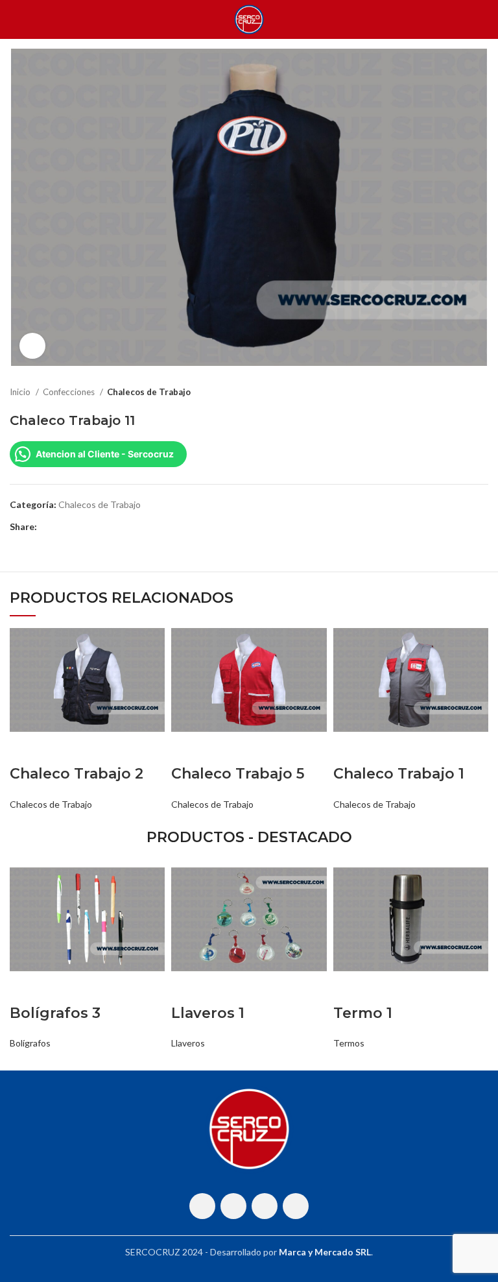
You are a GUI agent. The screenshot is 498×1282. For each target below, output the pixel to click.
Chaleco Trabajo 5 (237, 773)
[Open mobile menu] (15, 19)
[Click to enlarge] (32, 346)
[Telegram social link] (107, 526)
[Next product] (481, 392)
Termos (348, 1042)
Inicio (21, 392)
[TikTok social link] (296, 1206)
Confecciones (70, 392)
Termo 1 (362, 1013)
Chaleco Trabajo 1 (398, 773)
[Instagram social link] (233, 1206)
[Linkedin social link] (92, 526)
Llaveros (188, 1042)
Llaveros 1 (207, 1013)
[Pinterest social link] (77, 526)
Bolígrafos (30, 1042)
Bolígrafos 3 (55, 1013)
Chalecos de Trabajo (149, 392)
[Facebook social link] (47, 526)
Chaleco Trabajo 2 (76, 773)
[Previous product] (455, 392)
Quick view (26, 748)
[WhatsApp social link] (265, 1206)
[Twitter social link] (62, 526)
